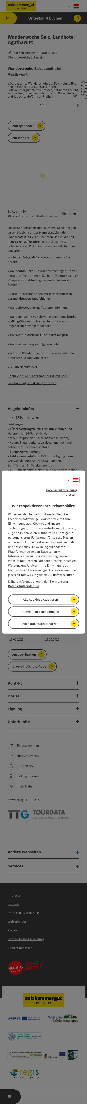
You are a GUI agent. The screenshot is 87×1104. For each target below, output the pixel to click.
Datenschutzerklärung (61, 490)
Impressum (69, 494)
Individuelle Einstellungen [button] (40, 611)
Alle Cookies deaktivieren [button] (40, 624)
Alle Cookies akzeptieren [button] (40, 599)
